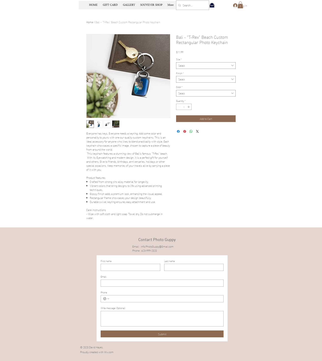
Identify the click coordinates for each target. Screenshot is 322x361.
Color (179, 87)
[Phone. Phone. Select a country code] (106, 299)
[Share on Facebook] (178, 131)
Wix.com (109, 351)
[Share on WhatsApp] (191, 131)
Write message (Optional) (113, 308)
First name (106, 261)
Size (179, 59)
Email (103, 276)
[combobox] (206, 65)
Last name (169, 261)
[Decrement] (179, 107)
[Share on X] (197, 131)
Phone (104, 292)
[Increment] (189, 107)
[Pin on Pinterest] (185, 131)
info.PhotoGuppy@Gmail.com (157, 246)
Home (89, 21)
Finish (180, 73)
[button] (240, 5)
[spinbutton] (184, 107)
